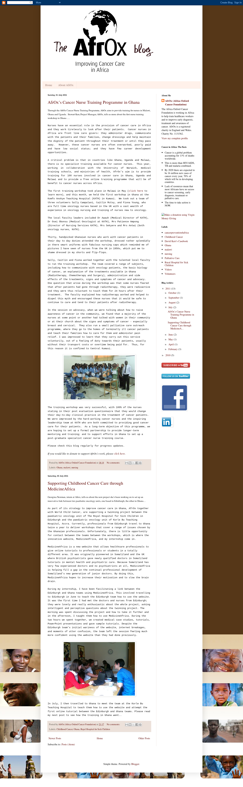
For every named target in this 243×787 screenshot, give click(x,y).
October (172, 292)
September (174, 297)
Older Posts (144, 738)
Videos (168, 269)
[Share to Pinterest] (140, 463)
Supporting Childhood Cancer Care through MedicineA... (179, 325)
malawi (67, 467)
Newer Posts (55, 738)
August (172, 302)
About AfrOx (65, 85)
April (171, 344)
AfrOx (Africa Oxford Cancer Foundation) (177, 102)
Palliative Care (172, 258)
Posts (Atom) (68, 744)
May (171, 339)
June (171, 334)
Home (48, 85)
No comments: (114, 462)
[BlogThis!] (130, 463)
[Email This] (126, 463)
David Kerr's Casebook (176, 241)
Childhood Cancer (65, 729)
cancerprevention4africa (177, 232)
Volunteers (170, 273)
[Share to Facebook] (137, 463)
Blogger (135, 764)
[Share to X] (133, 463)
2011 (168, 288)
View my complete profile (175, 138)
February (173, 349)
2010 (168, 355)
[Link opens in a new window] (178, 218)
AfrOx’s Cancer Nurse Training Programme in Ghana (94, 102)
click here (136, 191)
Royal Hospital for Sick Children (95, 729)
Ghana (59, 467)
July (170, 307)
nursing (75, 467)
